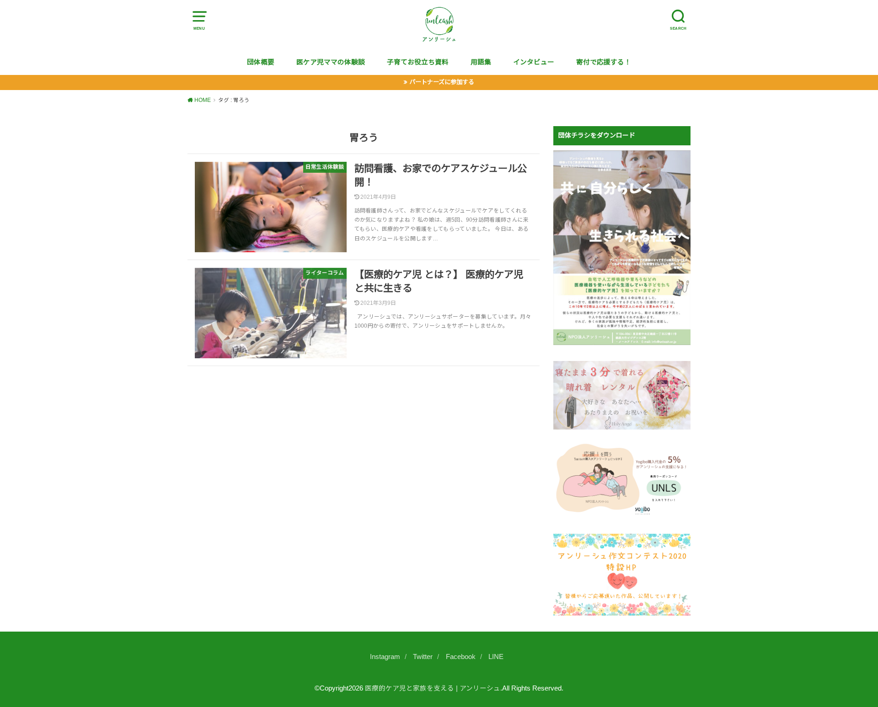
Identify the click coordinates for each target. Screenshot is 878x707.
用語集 (481, 62)
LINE (495, 656)
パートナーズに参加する (441, 82)
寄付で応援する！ (603, 62)
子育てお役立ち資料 (418, 62)
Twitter (423, 656)
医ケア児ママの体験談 (330, 62)
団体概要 (260, 62)
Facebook (461, 656)
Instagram (385, 656)
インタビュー (533, 62)
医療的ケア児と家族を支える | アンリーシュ (432, 688)
